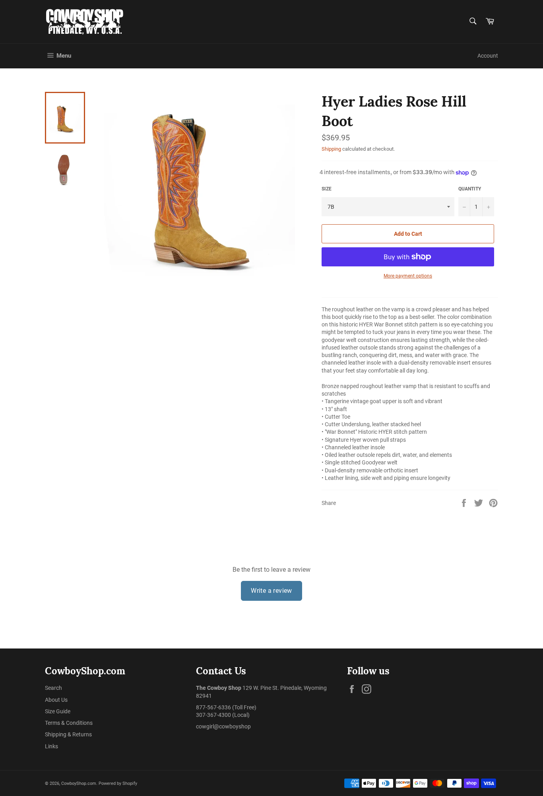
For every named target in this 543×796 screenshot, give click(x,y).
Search (53, 688)
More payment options (408, 276)
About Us (56, 700)
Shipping (331, 149)
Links (51, 746)
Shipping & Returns (68, 734)
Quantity (469, 189)
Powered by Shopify (118, 783)
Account (487, 55)
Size (327, 189)
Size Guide (57, 711)
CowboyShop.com (78, 783)
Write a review (271, 590)
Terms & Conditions (69, 723)
